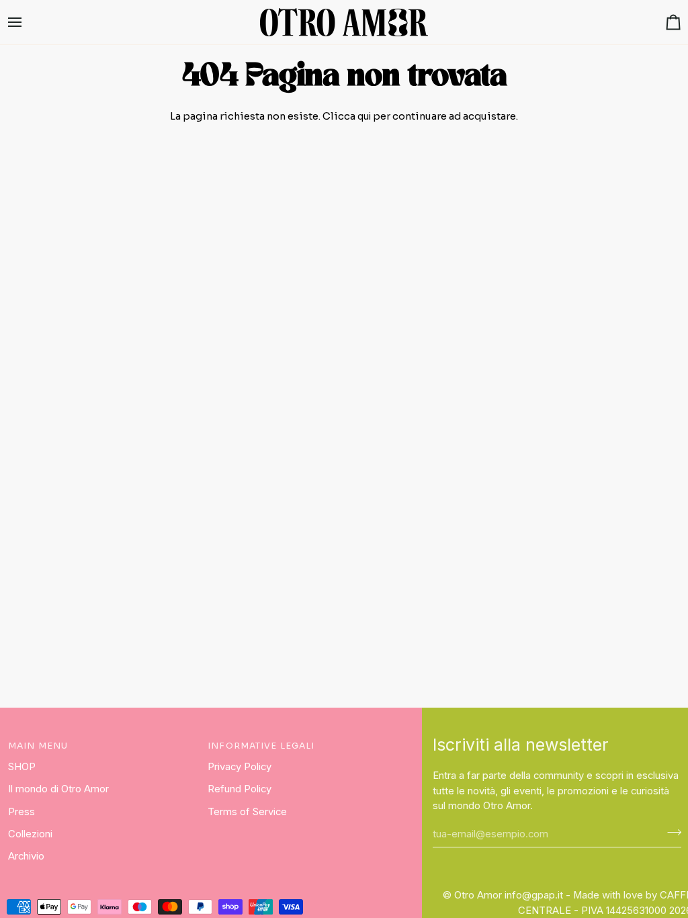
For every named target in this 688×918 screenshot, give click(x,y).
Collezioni (30, 834)
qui (364, 116)
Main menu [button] (38, 746)
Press (21, 812)
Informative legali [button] (261, 746)
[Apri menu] (27, 22)
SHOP (22, 767)
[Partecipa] (670, 832)
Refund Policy (239, 789)
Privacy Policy (239, 767)
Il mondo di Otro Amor (58, 789)
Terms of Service (247, 812)
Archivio (26, 856)
